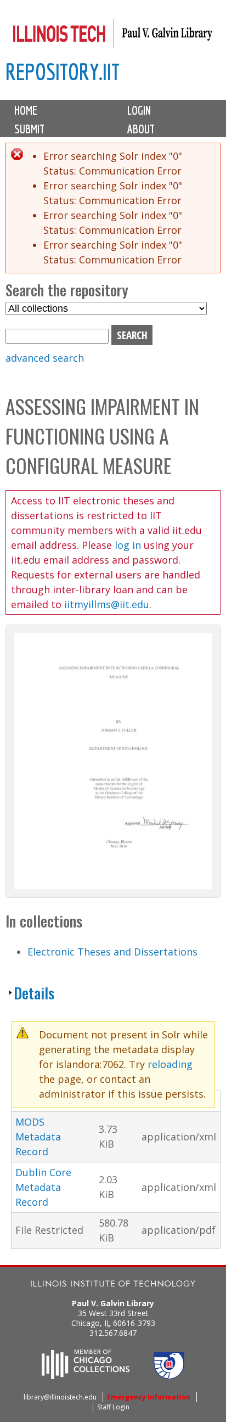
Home (25, 110)
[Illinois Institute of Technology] (113, 1285)
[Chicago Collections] (85, 1376)
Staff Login (113, 1407)
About (141, 129)
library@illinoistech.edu (60, 1397)
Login (139, 110)
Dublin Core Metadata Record (43, 1187)
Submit (29, 129)
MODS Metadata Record (38, 1136)
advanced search (44, 357)
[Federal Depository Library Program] (169, 1376)
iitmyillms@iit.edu (106, 604)
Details (34, 993)
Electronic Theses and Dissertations (112, 951)
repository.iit (62, 72)
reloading (170, 1064)
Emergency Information (148, 1397)
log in (128, 545)
